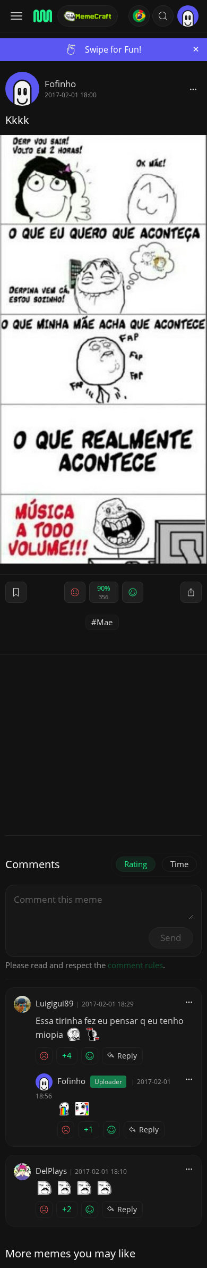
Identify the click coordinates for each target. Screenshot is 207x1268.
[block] (193, 88)
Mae (105, 622)
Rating (135, 864)
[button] (163, 16)
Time (179, 864)
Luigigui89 (54, 1003)
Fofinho (60, 84)
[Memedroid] (42, 16)
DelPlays (51, 1170)
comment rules (135, 965)
